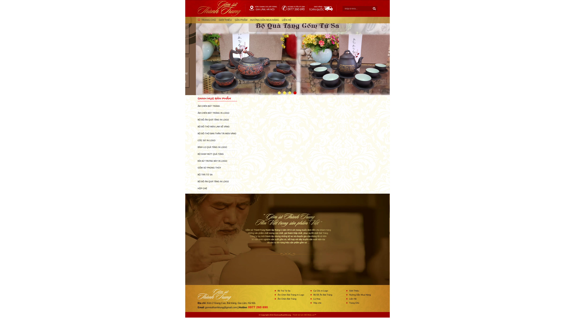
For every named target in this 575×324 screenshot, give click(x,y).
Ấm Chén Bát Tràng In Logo (213, 113)
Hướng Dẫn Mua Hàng (360, 295)
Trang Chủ (354, 303)
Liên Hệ (353, 299)
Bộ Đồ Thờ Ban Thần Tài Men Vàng (217, 133)
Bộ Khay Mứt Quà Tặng (211, 154)
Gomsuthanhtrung (282, 315)
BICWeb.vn (309, 315)
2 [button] (284, 92)
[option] (287, 58)
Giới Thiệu (354, 291)
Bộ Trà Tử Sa (205, 174)
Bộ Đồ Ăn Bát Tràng (322, 295)
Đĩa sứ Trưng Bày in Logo (212, 161)
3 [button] (289, 92)
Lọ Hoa (316, 299)
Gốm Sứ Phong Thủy (209, 167)
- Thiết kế (296, 315)
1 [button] (279, 92)
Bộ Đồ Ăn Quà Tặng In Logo (213, 119)
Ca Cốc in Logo (320, 291)
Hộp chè (202, 188)
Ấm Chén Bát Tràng (209, 106)
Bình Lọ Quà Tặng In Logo (212, 147)
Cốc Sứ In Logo (206, 140)
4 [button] (294, 92)
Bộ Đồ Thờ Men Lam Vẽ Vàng (214, 126)
